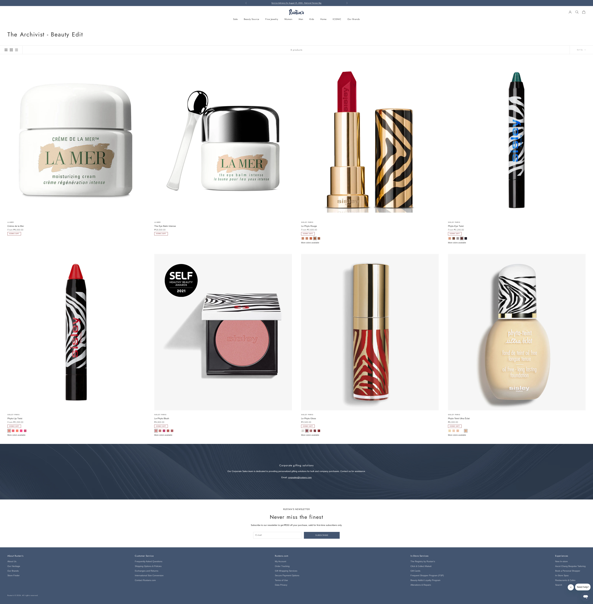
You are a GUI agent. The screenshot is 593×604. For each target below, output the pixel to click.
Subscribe (321, 535)
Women (288, 19)
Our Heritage (13, 566)
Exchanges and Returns (146, 571)
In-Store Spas (562, 575)
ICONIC (337, 19)
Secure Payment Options (287, 575)
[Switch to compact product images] (16, 50)
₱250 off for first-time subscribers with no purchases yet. (296, 3)
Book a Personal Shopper (567, 571)
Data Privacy (281, 585)
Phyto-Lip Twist (14, 418)
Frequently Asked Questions (148, 561)
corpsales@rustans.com (300, 477)
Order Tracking (282, 566)
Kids (311, 19)
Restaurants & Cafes (565, 580)
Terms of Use (281, 580)
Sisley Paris (307, 222)
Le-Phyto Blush (161, 418)
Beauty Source (251, 19)
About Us (11, 561)
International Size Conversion (149, 575)
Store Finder (13, 575)
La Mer (10, 222)
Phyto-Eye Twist (456, 226)
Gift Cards (415, 571)
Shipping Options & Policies (148, 566)
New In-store (561, 561)
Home (323, 19)
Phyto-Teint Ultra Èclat (459, 418)
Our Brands (353, 19)
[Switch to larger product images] (6, 50)
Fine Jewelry (271, 19)
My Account (280, 561)
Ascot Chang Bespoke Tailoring (570, 566)
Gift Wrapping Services (286, 571)
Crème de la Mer (15, 226)
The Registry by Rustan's (422, 561)
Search (558, 585)
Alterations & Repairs (420, 585)
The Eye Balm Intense (165, 226)
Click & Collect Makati (420, 566)
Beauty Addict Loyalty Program (425, 580)
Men (301, 19)
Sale (235, 19)
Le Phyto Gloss (308, 418)
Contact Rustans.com (145, 580)
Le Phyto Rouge (309, 226)
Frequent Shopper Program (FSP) (427, 575)
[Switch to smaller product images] (11, 50)
